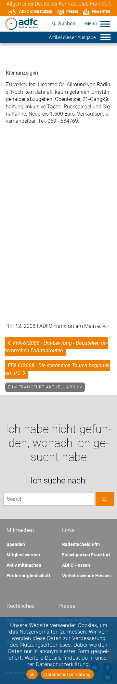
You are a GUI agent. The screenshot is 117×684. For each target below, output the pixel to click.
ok (32, 674)
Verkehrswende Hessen (86, 575)
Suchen (66, 24)
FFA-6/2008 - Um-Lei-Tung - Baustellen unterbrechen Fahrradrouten (56, 346)
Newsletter (101, 11)
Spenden (15, 544)
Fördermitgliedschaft (28, 575)
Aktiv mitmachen (23, 565)
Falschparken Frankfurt (86, 554)
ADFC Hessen (76, 565)
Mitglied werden (23, 554)
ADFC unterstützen (35, 11)
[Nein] (109, 650)
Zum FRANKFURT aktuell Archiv (45, 387)
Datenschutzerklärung (67, 674)
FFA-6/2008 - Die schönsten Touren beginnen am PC (57, 369)
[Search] (105, 499)
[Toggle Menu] (105, 24)
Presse (72, 11)
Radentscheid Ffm (81, 544)
